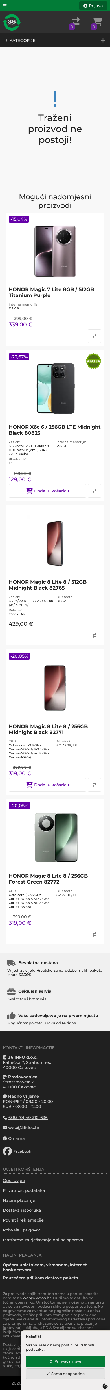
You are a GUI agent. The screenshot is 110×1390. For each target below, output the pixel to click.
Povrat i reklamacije (23, 1220)
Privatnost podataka (24, 1190)
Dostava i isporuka (22, 1210)
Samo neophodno (68, 1374)
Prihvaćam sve (67, 1361)
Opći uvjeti (14, 1180)
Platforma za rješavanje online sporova (43, 1239)
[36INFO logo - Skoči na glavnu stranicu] (12, 22)
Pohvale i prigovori (22, 1230)
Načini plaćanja (19, 1200)
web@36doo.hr (37, 1298)
